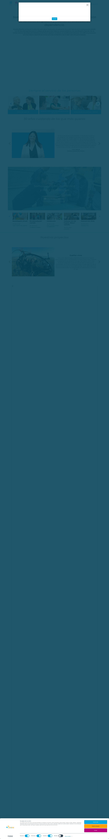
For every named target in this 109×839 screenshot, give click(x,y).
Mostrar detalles (68, 836)
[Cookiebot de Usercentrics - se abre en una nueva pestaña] (10, 836)
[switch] (39, 836)
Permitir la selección (95, 826)
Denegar (95, 830)
